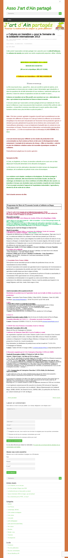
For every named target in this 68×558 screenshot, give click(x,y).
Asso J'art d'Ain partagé (28, 8)
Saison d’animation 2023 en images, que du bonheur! (21, 494)
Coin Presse (11, 506)
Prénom (8, 461)
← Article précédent (11, 397)
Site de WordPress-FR (13, 553)
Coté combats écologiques (14, 512)
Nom (7, 457)
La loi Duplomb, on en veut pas (16, 485)
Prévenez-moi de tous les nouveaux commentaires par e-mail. (24, 434)
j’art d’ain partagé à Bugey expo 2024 (17, 488)
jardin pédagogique (12, 521)
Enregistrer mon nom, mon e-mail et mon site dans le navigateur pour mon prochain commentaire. (34, 431)
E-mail (8, 466)
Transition (10, 535)
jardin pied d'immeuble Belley (15, 523)
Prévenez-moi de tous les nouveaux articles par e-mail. (23, 437)
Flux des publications (13, 548)
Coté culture (11, 46)
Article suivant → (57, 397)
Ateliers (10, 504)
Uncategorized (11, 537)
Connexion (10, 545)
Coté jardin (10, 518)
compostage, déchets (13, 509)
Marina (12, 43)
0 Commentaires (28, 43)
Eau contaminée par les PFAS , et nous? (18, 496)
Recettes (10, 529)
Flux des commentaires (14, 550)
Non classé (10, 526)
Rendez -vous (11, 532)
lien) (8, 131)
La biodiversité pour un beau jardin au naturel (19, 491)
